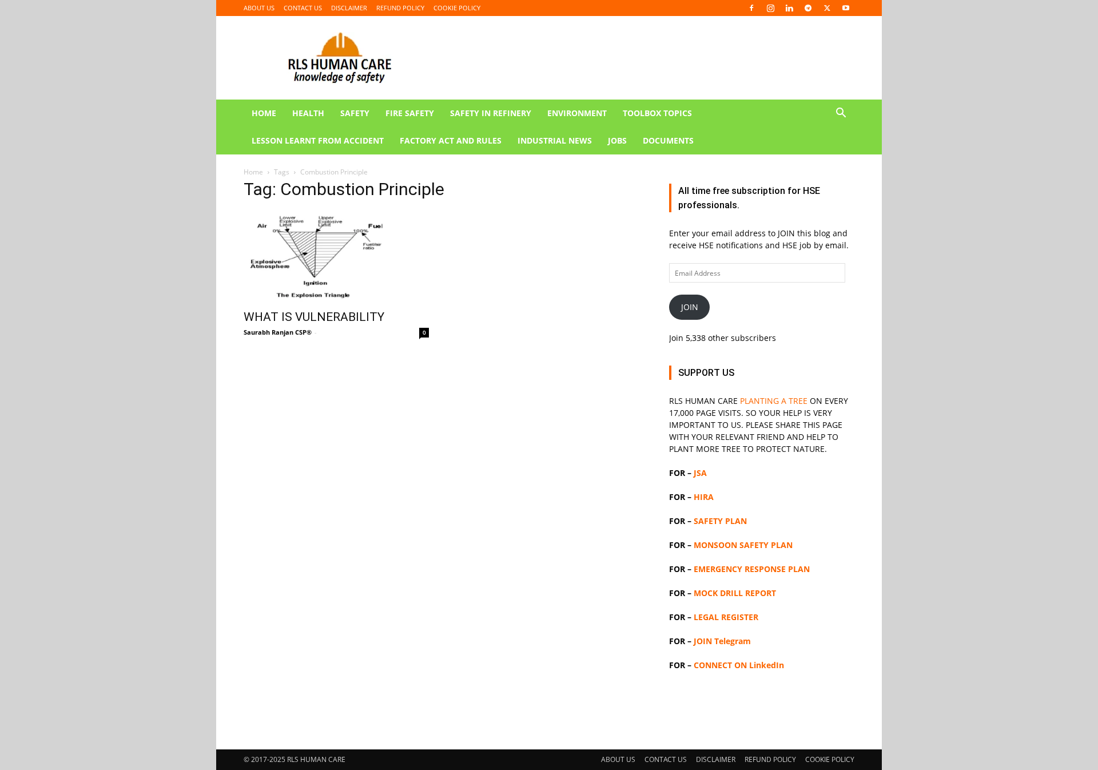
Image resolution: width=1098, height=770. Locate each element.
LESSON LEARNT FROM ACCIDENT (318, 140)
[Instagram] (770, 8)
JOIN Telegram (722, 641)
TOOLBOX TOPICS (657, 113)
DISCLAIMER (349, 7)
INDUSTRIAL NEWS (555, 140)
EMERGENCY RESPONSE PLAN (752, 568)
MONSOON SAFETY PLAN (743, 544)
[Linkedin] (789, 8)
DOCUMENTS (668, 140)
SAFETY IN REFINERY (490, 113)
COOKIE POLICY (456, 7)
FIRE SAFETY (409, 113)
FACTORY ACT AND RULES (451, 140)
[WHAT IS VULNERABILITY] (336, 257)
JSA (700, 472)
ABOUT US (259, 7)
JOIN (689, 306)
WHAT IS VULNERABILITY (314, 317)
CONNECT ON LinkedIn (739, 665)
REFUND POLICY (400, 7)
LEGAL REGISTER (726, 617)
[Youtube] (845, 8)
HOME (264, 113)
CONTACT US (303, 7)
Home (253, 172)
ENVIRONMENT (577, 113)
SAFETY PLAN (720, 520)
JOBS (617, 140)
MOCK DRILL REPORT (735, 593)
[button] (840, 114)
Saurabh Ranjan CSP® (278, 332)
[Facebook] (751, 8)
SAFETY (354, 113)
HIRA (704, 496)
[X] (827, 8)
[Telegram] (808, 8)
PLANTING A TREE (773, 400)
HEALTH (308, 113)
